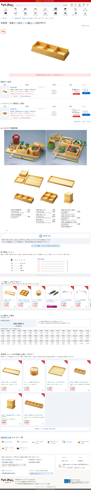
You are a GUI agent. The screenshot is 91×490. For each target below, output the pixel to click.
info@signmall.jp (8, 473)
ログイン (64, 457)
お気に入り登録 (86, 25)
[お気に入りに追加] (15, 307)
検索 (66, 5)
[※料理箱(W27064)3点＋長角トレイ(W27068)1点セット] (3, 31)
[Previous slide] (2, 297)
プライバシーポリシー (40, 486)
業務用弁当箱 (6, 437)
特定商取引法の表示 (51, 486)
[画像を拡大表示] (50, 51)
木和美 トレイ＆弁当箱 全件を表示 (45, 429)
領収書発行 (80, 460)
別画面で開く (47, 236)
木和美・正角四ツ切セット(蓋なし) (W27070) (23, 111)
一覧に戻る (4, 18)
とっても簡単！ (45, 246)
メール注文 (87, 121)
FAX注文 (78, 121)
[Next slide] (88, 297)
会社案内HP (32, 479)
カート (80, 457)
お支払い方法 (64, 460)
